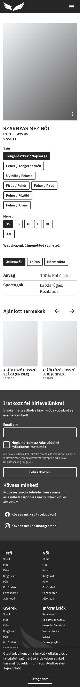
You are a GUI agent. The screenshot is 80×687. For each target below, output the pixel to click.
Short (6, 559)
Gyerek (10, 608)
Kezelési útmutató (53, 625)
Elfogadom (40, 679)
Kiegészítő (9, 576)
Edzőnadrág (10, 593)
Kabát (6, 570)
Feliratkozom (40, 472)
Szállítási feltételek (54, 620)
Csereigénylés (51, 642)
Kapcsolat (48, 614)
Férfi (7, 552)
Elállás (46, 636)
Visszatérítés (50, 631)
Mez (5, 565)
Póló (6, 581)
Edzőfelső (9, 587)
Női (45, 552)
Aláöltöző (9, 598)
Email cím (10, 425)
